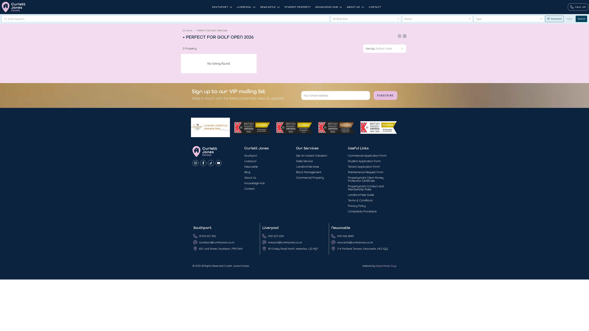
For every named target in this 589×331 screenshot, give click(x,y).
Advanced (556, 18)
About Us (353, 7)
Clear (569, 18)
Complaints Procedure (362, 211)
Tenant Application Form (364, 166)
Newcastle (268, 7)
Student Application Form (364, 161)
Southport (220, 7)
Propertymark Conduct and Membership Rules (366, 188)
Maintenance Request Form (365, 172)
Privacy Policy (357, 206)
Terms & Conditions (360, 200)
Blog (247, 172)
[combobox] (366, 19)
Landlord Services (307, 166)
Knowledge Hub (326, 7)
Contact (375, 7)
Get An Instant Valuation (311, 155)
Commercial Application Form (367, 155)
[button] (399, 36)
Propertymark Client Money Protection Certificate (365, 179)
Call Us (580, 7)
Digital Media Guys (386, 265)
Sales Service (304, 161)
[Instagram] (195, 163)
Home (189, 30)
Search (581, 18)
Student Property (298, 7)
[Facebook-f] (203, 163)
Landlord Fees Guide (361, 195)
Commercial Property (310, 177)
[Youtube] (219, 163)
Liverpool (244, 7)
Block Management (308, 172)
